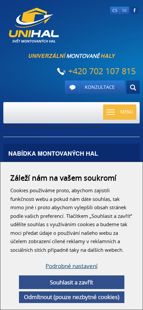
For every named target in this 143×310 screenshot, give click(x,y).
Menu (126, 112)
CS (114, 10)
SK (124, 10)
